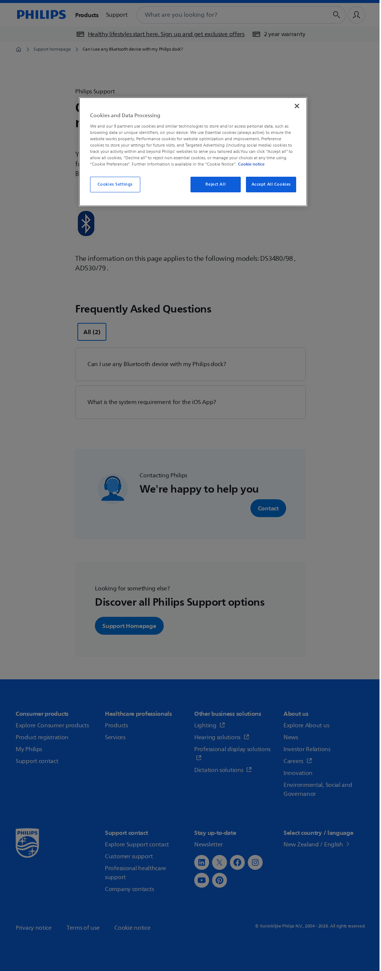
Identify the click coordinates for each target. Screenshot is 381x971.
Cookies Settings (115, 184)
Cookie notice (251, 164)
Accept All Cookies (271, 184)
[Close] (297, 106)
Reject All (215, 184)
